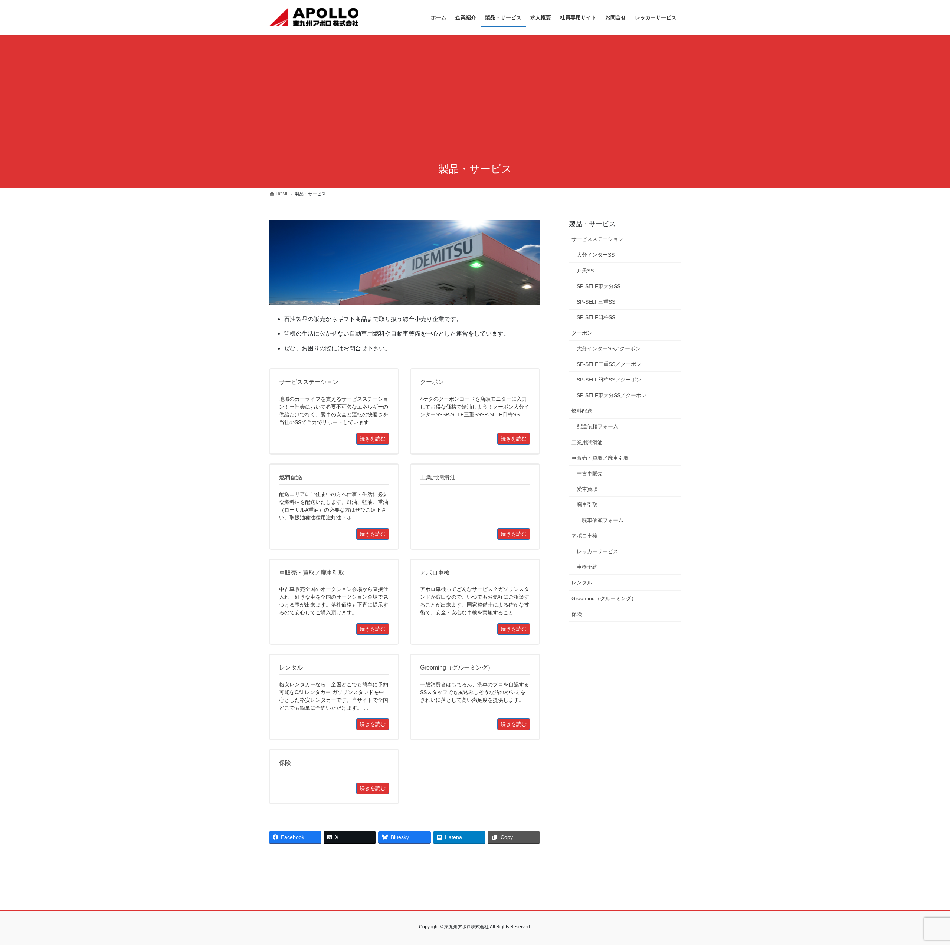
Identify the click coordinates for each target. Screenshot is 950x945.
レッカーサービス (597, 551)
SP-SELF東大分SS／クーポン (611, 395)
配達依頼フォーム (597, 426)
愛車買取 (587, 489)
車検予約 (587, 567)
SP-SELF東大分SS (598, 286)
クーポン (581, 333)
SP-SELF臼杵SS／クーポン (609, 380)
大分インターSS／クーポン (609, 348)
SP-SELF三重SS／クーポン (609, 364)
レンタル (581, 582)
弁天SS (585, 271)
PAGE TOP (922, 910)
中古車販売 (590, 473)
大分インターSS (596, 255)
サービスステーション (597, 239)
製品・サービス (592, 224)
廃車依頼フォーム (602, 520)
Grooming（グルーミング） (603, 598)
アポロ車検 (584, 536)
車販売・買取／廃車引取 (600, 458)
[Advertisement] (475, 99)
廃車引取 (587, 505)
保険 (576, 614)
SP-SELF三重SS (596, 302)
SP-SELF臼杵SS (596, 317)
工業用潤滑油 (587, 442)
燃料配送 (581, 411)
